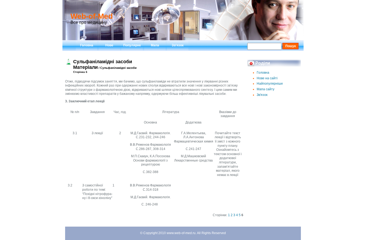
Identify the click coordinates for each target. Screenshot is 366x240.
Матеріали (85, 67)
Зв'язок (178, 45)
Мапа (155, 45)
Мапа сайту (265, 89)
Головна (86, 45)
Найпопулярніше (270, 83)
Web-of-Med (91, 16)
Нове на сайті (267, 78)
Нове (109, 45)
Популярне (132, 45)
